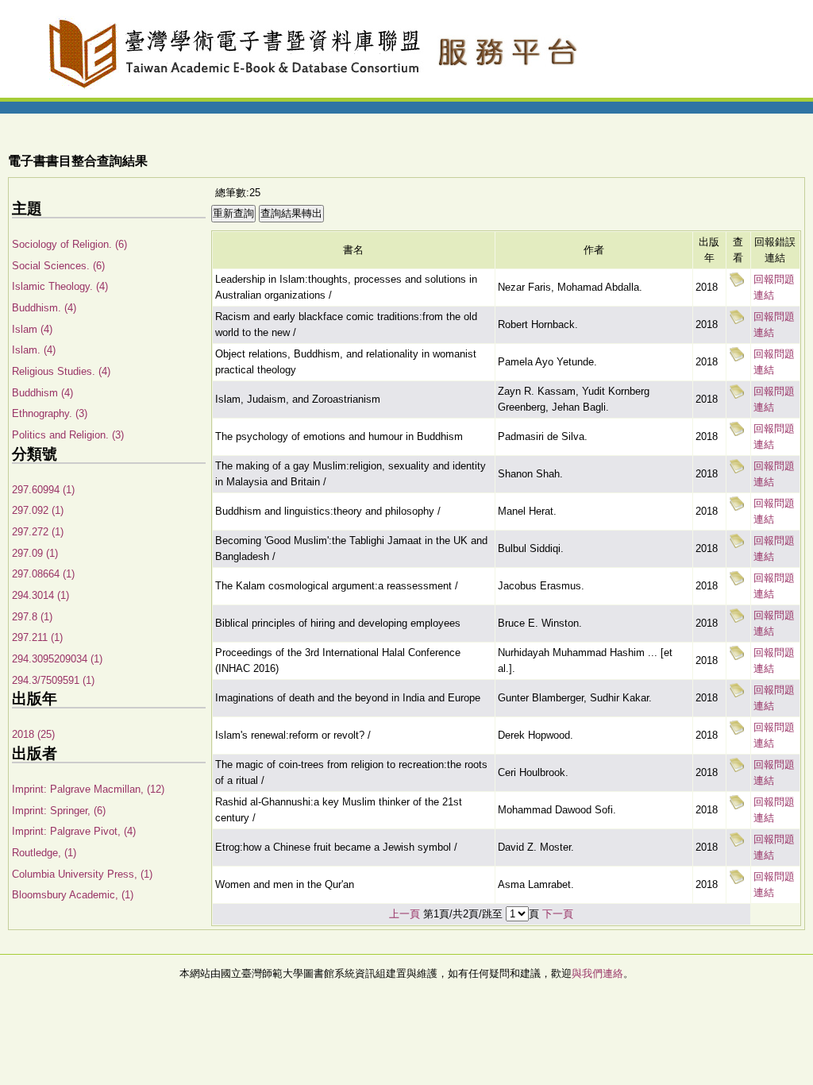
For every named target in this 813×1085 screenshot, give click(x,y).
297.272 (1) (38, 532)
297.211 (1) (37, 637)
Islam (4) (32, 329)
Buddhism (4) (42, 393)
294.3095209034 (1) (57, 659)
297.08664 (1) (43, 574)
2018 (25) (33, 734)
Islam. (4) (34, 350)
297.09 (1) (35, 553)
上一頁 (404, 914)
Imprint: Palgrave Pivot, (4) (74, 831)
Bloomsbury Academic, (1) (72, 895)
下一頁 (557, 914)
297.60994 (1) (43, 490)
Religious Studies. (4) (61, 371)
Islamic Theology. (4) (60, 286)
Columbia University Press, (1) (82, 874)
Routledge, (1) (44, 853)
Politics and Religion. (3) (68, 435)
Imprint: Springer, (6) (59, 811)
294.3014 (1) (40, 595)
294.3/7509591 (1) (53, 680)
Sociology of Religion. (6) (69, 244)
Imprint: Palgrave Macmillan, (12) (88, 789)
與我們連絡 (597, 973)
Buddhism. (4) (44, 308)
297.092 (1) (38, 510)
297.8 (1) (32, 617)
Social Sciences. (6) (58, 266)
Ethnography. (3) (49, 413)
